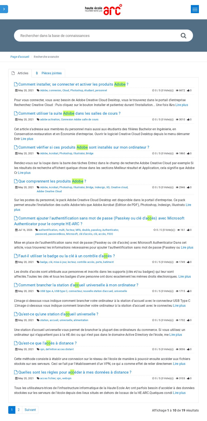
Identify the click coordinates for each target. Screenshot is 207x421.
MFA (78, 229)
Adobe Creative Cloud (49, 191)
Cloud (65, 90)
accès (102, 233)
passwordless (56, 233)
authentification (48, 229)
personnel (101, 90)
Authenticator (110, 229)
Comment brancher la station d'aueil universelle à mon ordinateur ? (77, 285)
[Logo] (103, 9)
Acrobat (53, 153)
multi (62, 229)
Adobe (44, 90)
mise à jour (60, 262)
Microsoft (72, 233)
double (86, 229)
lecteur (72, 262)
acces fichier (48, 378)
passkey (96, 229)
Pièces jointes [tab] (52, 73)
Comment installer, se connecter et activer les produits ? (73, 84)
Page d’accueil (20, 56)
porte (99, 262)
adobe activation (50, 119)
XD (108, 187)
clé (95, 233)
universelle (120, 291)
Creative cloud (119, 187)
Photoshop (76, 90)
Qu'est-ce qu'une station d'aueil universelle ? (57, 314)
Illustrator (78, 153)
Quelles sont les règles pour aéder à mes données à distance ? (74, 372)
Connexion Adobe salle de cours (80, 119)
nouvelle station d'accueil (98, 291)
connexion (55, 90)
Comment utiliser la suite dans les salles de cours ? (69, 113)
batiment (108, 262)
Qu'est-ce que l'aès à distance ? (47, 343)
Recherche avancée (46, 56)
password (41, 233)
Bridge (89, 153)
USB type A (46, 291)
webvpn (66, 378)
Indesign (100, 187)
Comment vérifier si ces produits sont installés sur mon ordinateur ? (83, 147)
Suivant (30, 410)
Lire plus (181, 105)
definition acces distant (60, 349)
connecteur (75, 291)
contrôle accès (86, 262)
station (44, 320)
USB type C (60, 291)
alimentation (81, 320)
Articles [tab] (23, 73)
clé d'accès (85, 233)
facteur (70, 229)
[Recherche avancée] (184, 35)
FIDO (110, 233)
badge (44, 262)
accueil (54, 320)
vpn (42, 349)
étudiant (89, 90)
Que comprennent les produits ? (51, 181)
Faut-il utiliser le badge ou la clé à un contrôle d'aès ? (66, 256)
